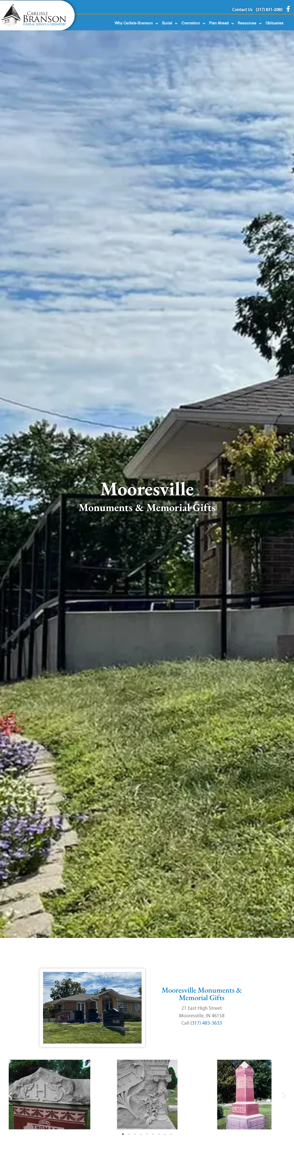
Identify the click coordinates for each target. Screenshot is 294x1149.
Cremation (190, 23)
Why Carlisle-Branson (134, 23)
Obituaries (274, 23)
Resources (247, 23)
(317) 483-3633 (206, 1023)
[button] (10, 1095)
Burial (167, 23)
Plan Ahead (219, 23)
